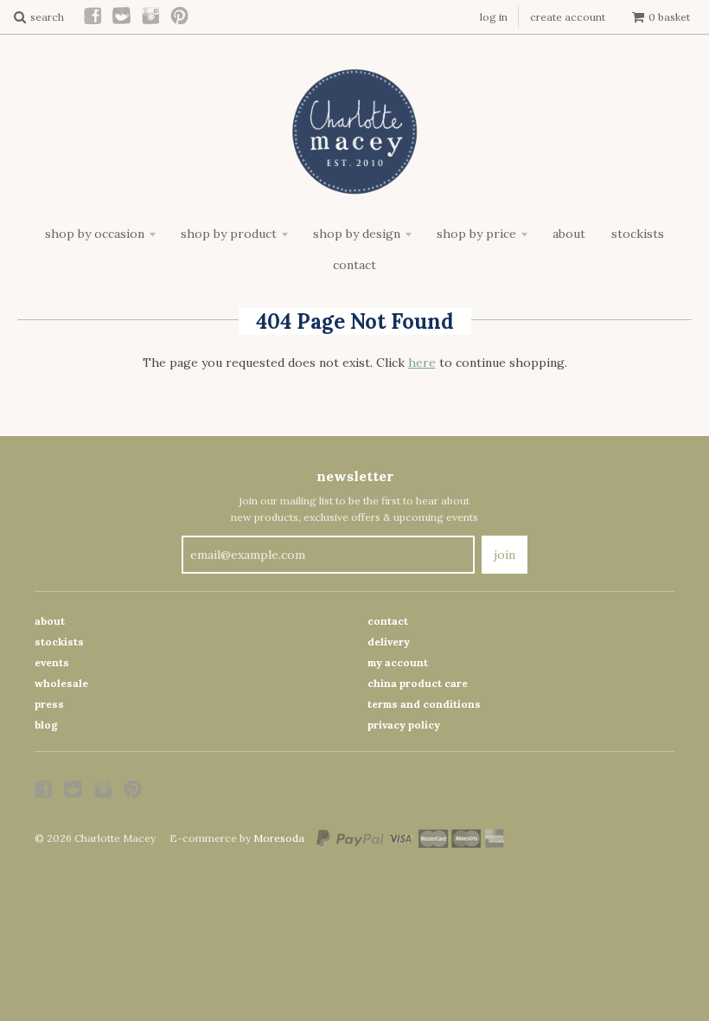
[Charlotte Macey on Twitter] (122, 17)
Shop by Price (476, 233)
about (50, 620)
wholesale (61, 683)
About (569, 233)
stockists (59, 641)
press (49, 703)
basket (669, 16)
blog (46, 724)
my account (397, 662)
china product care (417, 683)
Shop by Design (356, 233)
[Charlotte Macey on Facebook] (93, 17)
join (504, 554)
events (52, 662)
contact (387, 620)
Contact (354, 265)
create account (567, 16)
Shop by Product (229, 233)
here (422, 362)
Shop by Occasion (94, 233)
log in (494, 16)
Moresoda (278, 838)
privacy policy (403, 724)
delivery (388, 641)
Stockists (637, 233)
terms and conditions (424, 703)
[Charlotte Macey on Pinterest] (180, 17)
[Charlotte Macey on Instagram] (151, 17)
